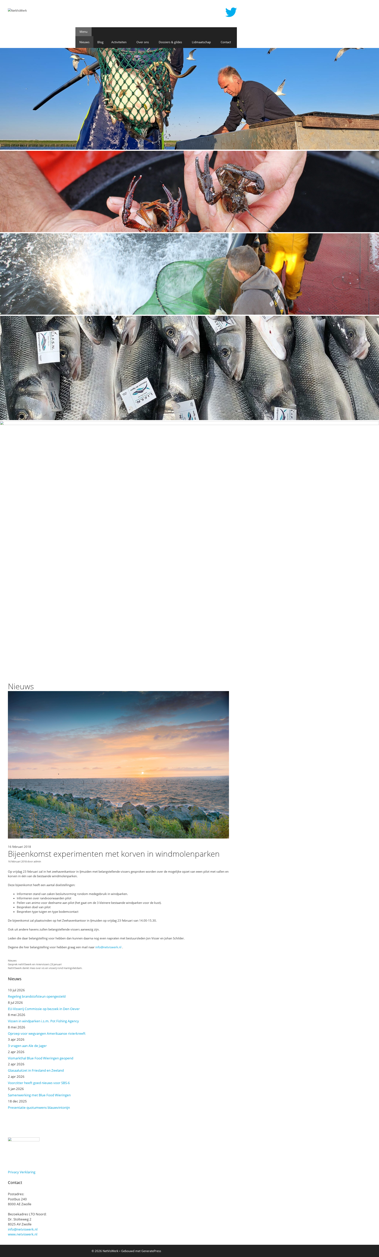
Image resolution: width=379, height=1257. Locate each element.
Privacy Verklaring (21, 1172)
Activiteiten (119, 42)
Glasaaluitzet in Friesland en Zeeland (36, 1070)
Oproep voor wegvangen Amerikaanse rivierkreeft (46, 1033)
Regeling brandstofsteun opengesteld (37, 996)
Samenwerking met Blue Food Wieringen (39, 1095)
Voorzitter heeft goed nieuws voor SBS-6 (39, 1083)
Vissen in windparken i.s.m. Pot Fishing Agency (43, 1021)
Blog (100, 42)
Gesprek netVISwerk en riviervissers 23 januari (35, 964)
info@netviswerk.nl (108, 947)
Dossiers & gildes (170, 42)
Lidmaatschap (201, 42)
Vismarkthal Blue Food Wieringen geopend (40, 1058)
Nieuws (84, 42)
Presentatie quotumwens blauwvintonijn (39, 1107)
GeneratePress (151, 1251)
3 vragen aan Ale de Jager (27, 1045)
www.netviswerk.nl (22, 1234)
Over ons (142, 42)
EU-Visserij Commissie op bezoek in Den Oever (44, 1009)
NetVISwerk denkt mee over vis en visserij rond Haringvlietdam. (45, 968)
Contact (226, 42)
